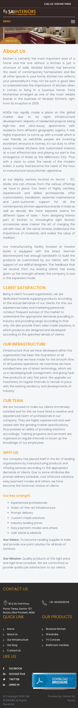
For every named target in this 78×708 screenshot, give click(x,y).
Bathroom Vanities (57, 645)
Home (10, 629)
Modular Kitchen (56, 629)
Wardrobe (52, 634)
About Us (12, 634)
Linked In (14, 684)
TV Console (53, 639)
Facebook (15, 668)
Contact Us (14, 650)
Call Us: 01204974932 (57, 4)
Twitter (14, 679)
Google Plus (17, 674)
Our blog (12, 645)
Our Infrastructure (17, 639)
